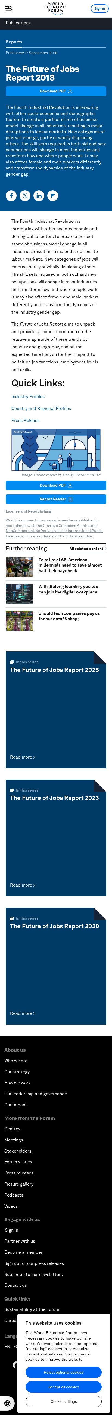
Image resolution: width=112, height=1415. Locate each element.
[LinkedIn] (38, 195)
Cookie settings (64, 1401)
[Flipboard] (52, 195)
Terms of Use (81, 536)
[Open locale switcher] (7, 1403)
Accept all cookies (63, 1387)
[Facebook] (11, 195)
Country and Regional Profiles (41, 408)
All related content (87, 549)
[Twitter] (25, 195)
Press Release (25, 420)
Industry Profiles (28, 396)
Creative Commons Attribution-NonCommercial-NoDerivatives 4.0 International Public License (54, 530)
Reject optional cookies (63, 1372)
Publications (18, 22)
